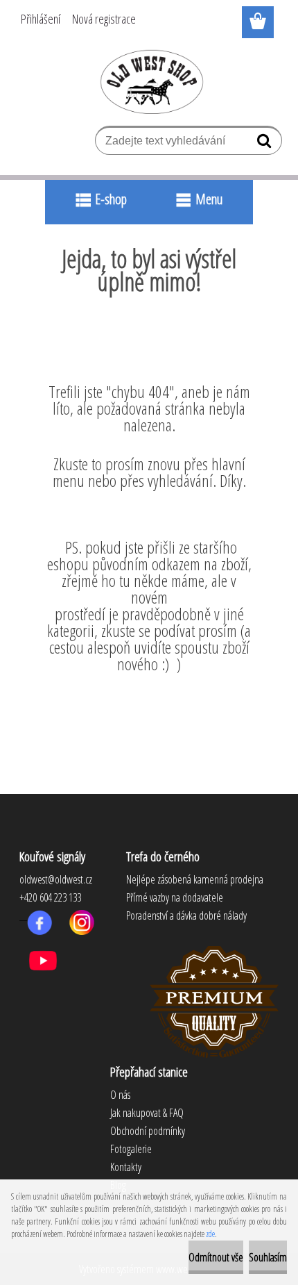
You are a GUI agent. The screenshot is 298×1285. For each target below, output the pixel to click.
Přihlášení (40, 18)
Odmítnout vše (216, 1257)
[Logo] (149, 81)
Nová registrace (104, 18)
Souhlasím (268, 1257)
